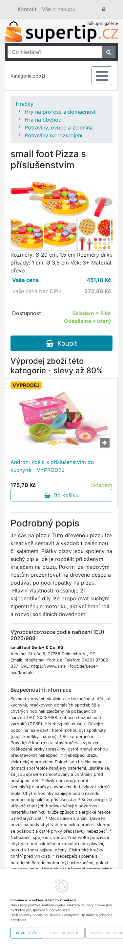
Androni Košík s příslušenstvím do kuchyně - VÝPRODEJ (52, 466)
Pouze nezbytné (64, 933)
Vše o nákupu (58, 9)
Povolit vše (27, 933)
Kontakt (27, 9)
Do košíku (64, 495)
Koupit (65, 343)
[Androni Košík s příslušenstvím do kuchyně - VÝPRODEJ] (61, 421)
